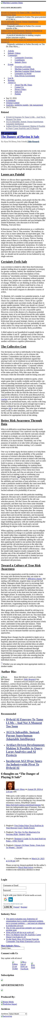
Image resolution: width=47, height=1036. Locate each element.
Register (11, 80)
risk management (36, 105)
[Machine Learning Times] (12, 3)
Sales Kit (18, 92)
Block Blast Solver (25, 867)
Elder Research (33, 141)
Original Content (12, 103)
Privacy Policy (20, 89)
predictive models (21, 105)
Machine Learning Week (24, 69)
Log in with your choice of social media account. (22, 895)
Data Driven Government (25, 76)
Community (12, 55)
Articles (11, 51)
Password (7, 890)
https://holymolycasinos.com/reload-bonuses (23, 805)
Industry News (20, 62)
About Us (12, 83)
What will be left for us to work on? (20, 932)
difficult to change (35, 579)
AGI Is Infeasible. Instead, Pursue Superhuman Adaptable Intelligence (23, 736)
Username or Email (10, 885)
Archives (4, 1014)
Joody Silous (20, 789)
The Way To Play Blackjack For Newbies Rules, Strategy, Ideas (23, 833)
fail (10, 408)
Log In (10, 78)
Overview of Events (23, 67)
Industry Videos (14, 53)
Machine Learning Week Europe (28, 71)
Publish (18, 94)
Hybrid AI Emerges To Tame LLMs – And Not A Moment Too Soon (24, 723)
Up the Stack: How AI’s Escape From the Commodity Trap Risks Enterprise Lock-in (23, 940)
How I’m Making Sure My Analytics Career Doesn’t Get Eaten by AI (23, 936)
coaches (4, 399)
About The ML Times (23, 85)
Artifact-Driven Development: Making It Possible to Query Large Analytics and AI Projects (21, 32)
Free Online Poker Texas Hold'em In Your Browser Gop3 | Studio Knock (24, 826)
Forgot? (17, 907)
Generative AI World (23, 73)
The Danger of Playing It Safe (20, 136)
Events (10, 64)
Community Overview (24, 58)
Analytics (10, 105)
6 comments (11, 100)
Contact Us (19, 87)
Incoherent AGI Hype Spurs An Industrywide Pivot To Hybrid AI (24, 764)
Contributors (20, 60)
